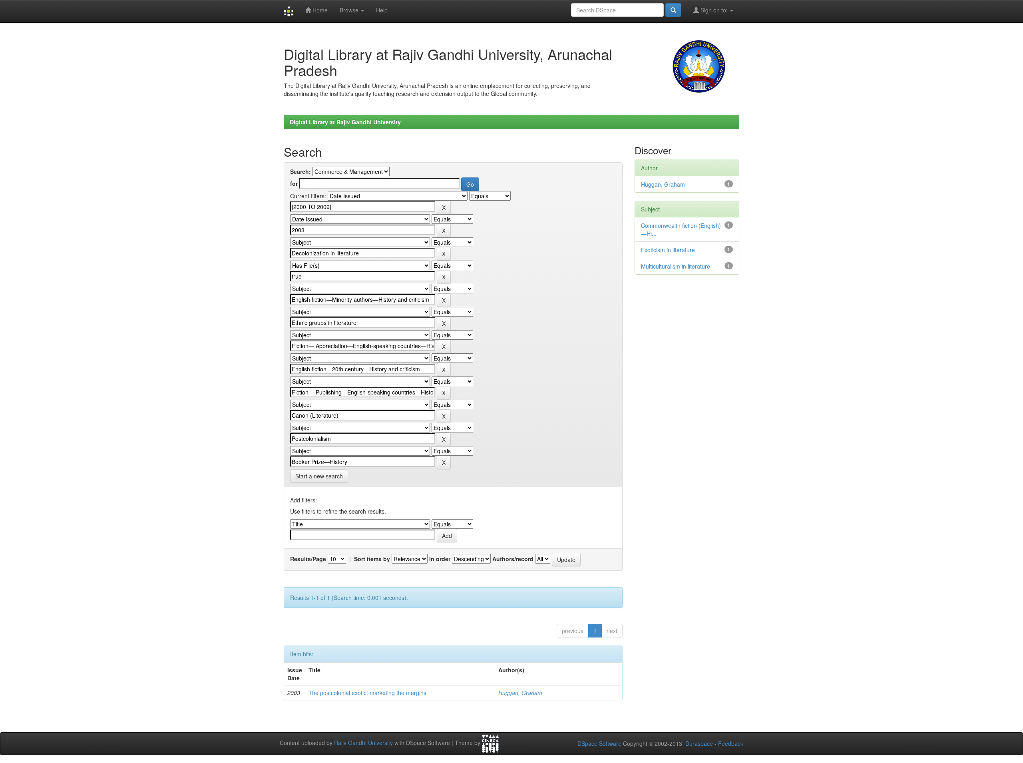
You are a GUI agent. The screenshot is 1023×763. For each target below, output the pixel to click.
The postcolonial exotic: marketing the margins (367, 693)
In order (439, 559)
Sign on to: (714, 10)
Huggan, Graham (520, 693)
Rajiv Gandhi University (363, 743)
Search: (300, 171)
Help (382, 10)
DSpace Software (599, 743)
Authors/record (512, 559)
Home (319, 10)
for (294, 183)
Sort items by (372, 559)
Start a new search (319, 476)
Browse (350, 10)
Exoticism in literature (668, 250)
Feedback (730, 743)
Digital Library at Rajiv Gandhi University (345, 122)
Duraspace (699, 743)
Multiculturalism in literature (675, 266)
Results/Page (308, 559)
